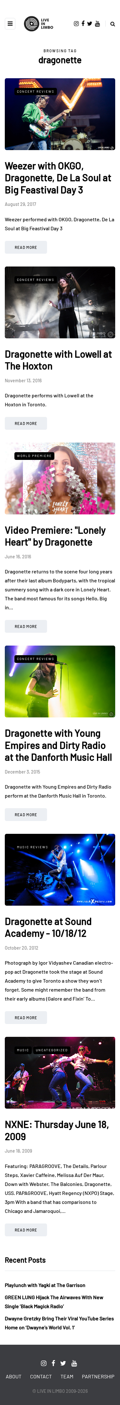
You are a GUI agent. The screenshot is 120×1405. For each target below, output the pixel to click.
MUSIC (23, 1050)
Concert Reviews (35, 91)
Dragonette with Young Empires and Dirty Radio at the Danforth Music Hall (58, 745)
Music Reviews (32, 847)
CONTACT (41, 1376)
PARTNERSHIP (98, 1376)
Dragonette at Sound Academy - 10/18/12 (48, 927)
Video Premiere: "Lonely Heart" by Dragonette (55, 536)
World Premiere (34, 456)
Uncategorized (52, 1050)
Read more (26, 247)
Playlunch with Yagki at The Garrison (45, 1285)
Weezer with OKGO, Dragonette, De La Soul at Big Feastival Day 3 (58, 177)
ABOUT (13, 1376)
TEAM (66, 1376)
